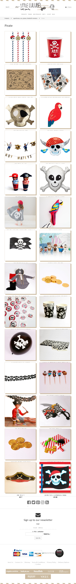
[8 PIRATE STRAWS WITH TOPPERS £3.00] (21, 46)
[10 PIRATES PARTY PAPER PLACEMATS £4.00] (21, 79)
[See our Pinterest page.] (38, 502)
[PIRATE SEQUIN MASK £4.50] (21, 244)
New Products (37, 14)
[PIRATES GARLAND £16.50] (21, 145)
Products (24, 14)
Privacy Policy (51, 562)
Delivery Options (63, 562)
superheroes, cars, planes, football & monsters (25, 18)
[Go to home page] (34, 6)
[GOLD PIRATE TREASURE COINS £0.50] (21, 443)
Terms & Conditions (38, 562)
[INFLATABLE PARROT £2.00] (55, 211)
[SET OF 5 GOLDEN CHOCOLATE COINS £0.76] (55, 277)
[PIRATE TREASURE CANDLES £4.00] (55, 377)
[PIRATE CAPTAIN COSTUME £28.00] (21, 277)
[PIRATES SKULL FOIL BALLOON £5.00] (55, 145)
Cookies (38, 564)
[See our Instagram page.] (42, 502)
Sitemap (27, 562)
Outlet (49, 14)
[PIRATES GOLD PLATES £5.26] (21, 112)
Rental (44, 14)
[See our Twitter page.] (33, 502)
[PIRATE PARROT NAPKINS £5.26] (55, 112)
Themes (30, 14)
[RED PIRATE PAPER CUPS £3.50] (55, 46)
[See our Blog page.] (47, 502)
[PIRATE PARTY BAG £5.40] (55, 410)
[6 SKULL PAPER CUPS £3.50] (55, 311)
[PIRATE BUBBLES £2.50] (21, 178)
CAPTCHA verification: (38, 531)
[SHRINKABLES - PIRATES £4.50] (55, 244)
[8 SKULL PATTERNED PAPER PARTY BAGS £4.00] (55, 344)
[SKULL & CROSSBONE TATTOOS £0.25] (21, 311)
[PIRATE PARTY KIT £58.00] (21, 410)
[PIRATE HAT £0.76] (21, 476)
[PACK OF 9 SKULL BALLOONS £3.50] (21, 344)
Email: (38, 524)
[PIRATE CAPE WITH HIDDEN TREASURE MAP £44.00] (21, 211)
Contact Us (19, 562)
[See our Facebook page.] (29, 502)
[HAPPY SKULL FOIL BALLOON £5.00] (55, 178)
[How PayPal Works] (27, 553)
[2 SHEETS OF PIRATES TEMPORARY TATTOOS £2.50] (55, 79)
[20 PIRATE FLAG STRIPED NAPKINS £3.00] (55, 476)
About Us (10, 562)
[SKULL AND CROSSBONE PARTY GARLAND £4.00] (21, 377)
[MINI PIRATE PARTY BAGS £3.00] (55, 443)
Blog (53, 14)
